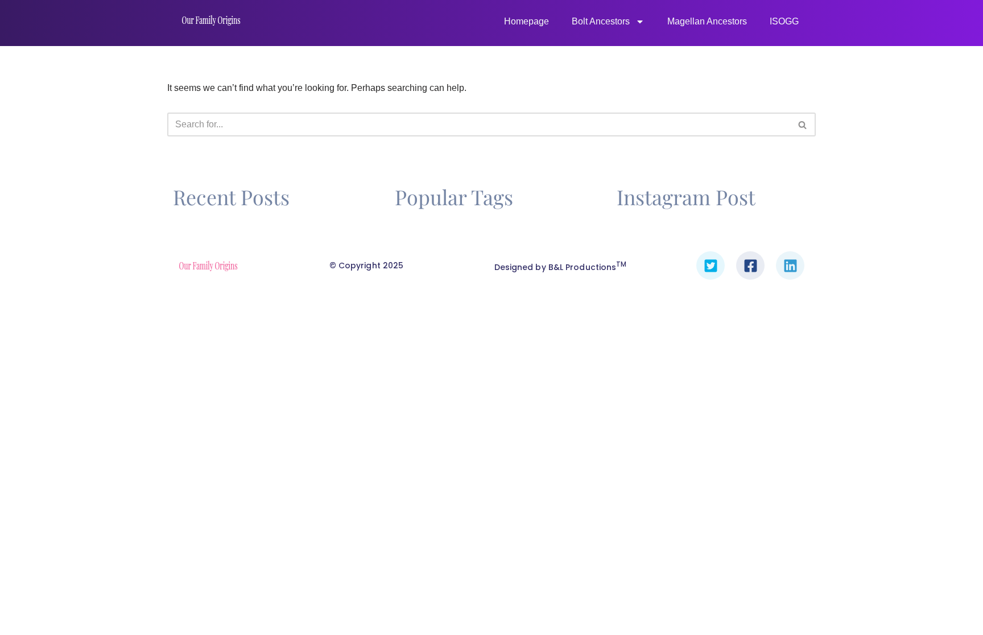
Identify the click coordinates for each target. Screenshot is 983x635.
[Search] (803, 124)
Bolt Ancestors (601, 21)
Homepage (526, 21)
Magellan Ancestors (707, 21)
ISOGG (784, 21)
